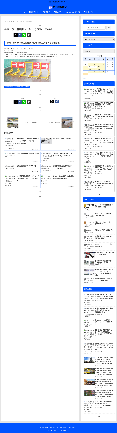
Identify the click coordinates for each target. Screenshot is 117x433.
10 (85, 67)
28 (103, 71)
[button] (29, 35)
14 (103, 67)
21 (103, 69)
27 (99, 71)
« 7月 (84, 78)
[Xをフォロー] (52, 101)
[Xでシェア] (16, 35)
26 (94, 71)
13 (99, 67)
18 (90, 69)
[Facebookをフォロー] (57, 101)
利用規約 (52, 427)
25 (90, 71)
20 (99, 69)
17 (85, 69)
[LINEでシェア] (24, 35)
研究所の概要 (44, 427)
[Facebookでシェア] (20, 35)
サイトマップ (73, 427)
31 (85, 74)
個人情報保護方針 (62, 427)
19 (94, 69)
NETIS (28, 87)
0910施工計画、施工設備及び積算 (14, 87)
